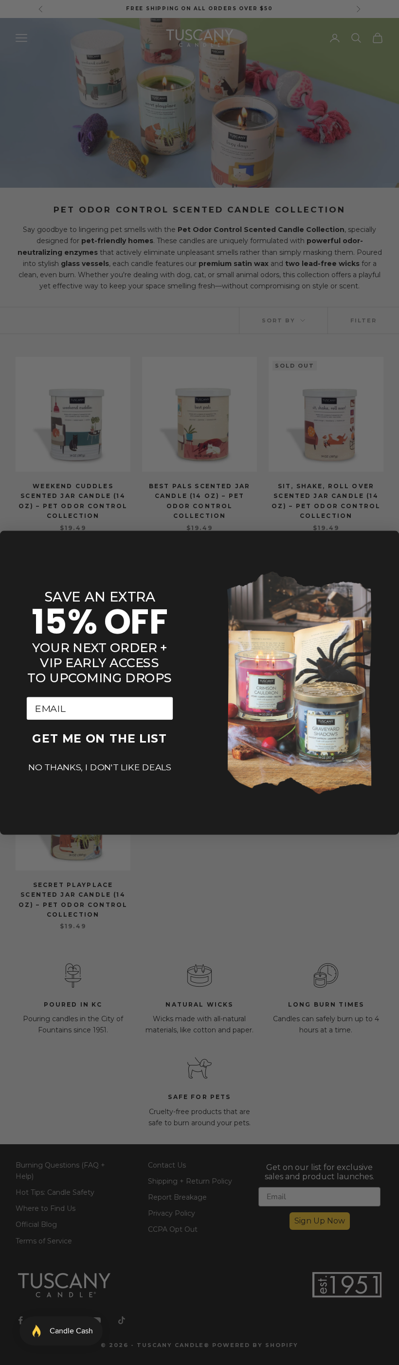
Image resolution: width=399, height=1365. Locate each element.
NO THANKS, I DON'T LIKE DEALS (99, 767)
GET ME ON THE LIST (99, 738)
